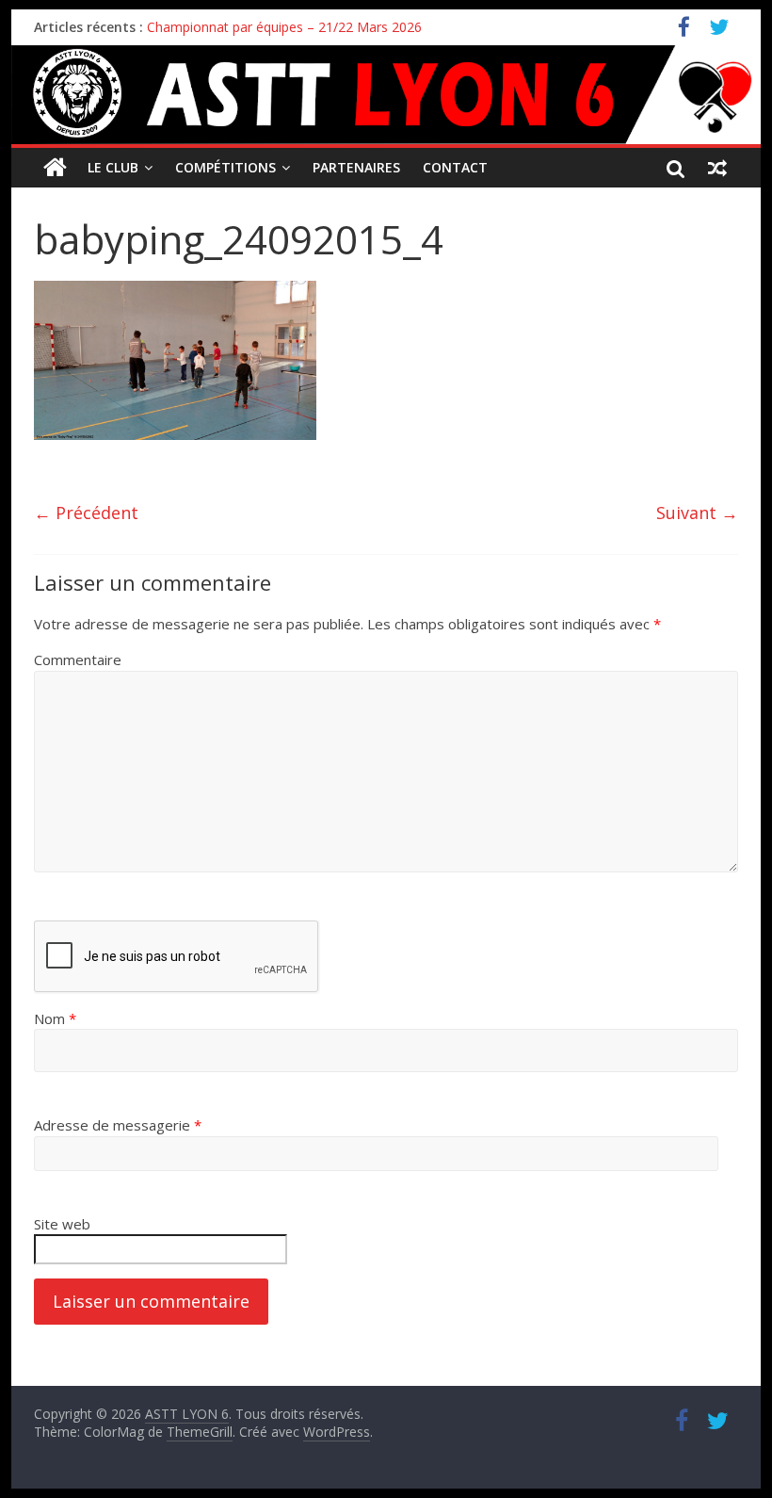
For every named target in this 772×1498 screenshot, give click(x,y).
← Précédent (86, 512)
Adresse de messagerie (117, 1124)
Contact (455, 167)
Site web (62, 1223)
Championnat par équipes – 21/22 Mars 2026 (284, 27)
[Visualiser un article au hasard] (717, 167)
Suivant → (697, 512)
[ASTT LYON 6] (385, 94)
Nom (55, 1018)
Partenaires (356, 167)
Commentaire (77, 659)
